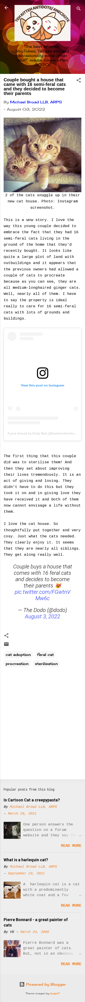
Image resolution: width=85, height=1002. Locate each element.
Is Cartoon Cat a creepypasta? (32, 800)
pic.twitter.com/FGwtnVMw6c (42, 595)
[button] (78, 81)
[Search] (78, 9)
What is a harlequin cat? (26, 859)
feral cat (45, 654)
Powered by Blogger (45, 984)
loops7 (55, 993)
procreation (17, 663)
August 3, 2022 (42, 616)
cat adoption (18, 654)
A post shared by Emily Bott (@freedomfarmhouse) (43, 433)
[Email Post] (6, 645)
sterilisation (46, 663)
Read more (71, 846)
